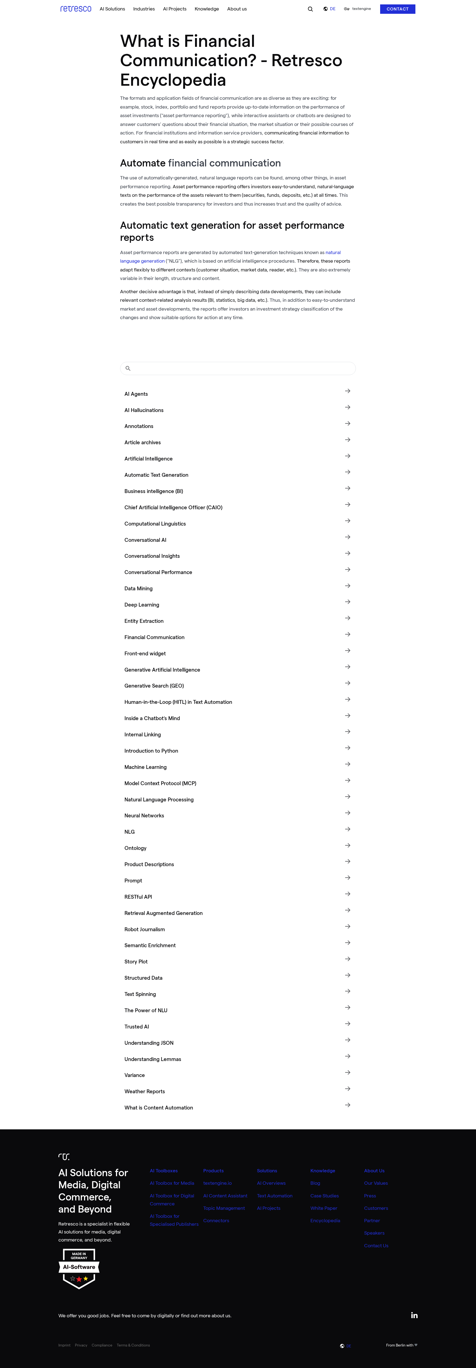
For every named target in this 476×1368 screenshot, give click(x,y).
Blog (315, 1183)
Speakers (374, 1233)
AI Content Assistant (225, 1196)
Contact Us (376, 1245)
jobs (104, 1315)
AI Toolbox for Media (172, 1183)
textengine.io (217, 1183)
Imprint (64, 1345)
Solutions (267, 1170)
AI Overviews (271, 1183)
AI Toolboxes (164, 1170)
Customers (376, 1208)
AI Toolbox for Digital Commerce (172, 1200)
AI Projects (268, 1208)
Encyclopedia (325, 1220)
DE (333, 8)
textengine (361, 8)
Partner (372, 1220)
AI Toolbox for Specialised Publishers (174, 1220)
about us (221, 1315)
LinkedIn (414, 1315)
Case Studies (324, 1196)
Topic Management (224, 1208)
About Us (374, 1170)
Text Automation (275, 1196)
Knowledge (322, 1170)
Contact (398, 9)
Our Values (376, 1183)
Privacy (81, 1345)
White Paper (323, 1208)
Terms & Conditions (133, 1345)
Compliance (102, 1345)
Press (370, 1196)
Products (213, 1170)
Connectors (216, 1220)
